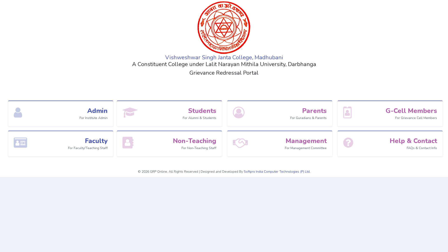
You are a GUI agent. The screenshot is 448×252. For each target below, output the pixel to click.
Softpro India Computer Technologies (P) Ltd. (277, 171)
